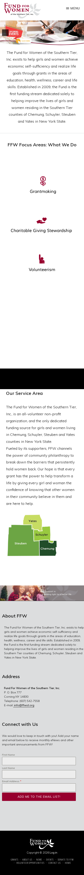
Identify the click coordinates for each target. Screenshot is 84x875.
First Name (8, 754)
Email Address (11, 781)
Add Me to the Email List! (39, 796)
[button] (5, 32)
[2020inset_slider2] (42, 593)
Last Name (8, 768)
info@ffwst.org (23, 705)
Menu (75, 8)
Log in (53, 852)
